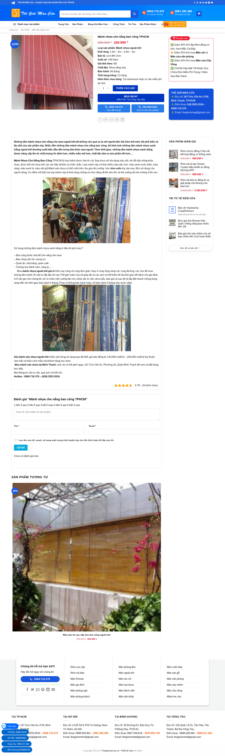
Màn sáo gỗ (173, 673)
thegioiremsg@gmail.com (196, 112)
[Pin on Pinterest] (116, 119)
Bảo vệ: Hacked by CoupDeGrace (188, 209)
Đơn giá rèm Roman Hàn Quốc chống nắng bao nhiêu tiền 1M (193, 223)
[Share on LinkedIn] (122, 119)
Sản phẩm (25, 30)
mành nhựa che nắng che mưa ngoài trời (51, 141)
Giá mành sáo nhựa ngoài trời (31, 357)
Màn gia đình (77, 684)
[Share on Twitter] (105, 119)
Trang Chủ (63, 24)
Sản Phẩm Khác (148, 24)
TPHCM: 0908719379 (17, 732)
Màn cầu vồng (174, 690)
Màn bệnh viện (127, 690)
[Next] (23, 113)
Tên (16, 426)
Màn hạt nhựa (126, 684)
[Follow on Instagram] (197, 3)
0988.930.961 (83, 733)
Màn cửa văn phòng (182, 56)
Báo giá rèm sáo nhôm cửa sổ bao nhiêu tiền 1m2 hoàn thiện (194, 235)
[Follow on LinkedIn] (209, 3)
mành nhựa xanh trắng (139, 149)
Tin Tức (132, 24)
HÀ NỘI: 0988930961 (17, 738)
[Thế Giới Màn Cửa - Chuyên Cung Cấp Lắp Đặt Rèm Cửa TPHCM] (33, 13)
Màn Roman (77, 679)
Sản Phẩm (77, 24)
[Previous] (14, 113)
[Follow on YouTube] (212, 3)
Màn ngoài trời (126, 673)
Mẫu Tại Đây (188, 48)
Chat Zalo (12, 726)
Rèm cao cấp (77, 667)
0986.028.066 (187, 733)
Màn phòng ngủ (78, 690)
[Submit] (134, 13)
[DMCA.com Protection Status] (28, 694)
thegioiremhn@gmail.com (85, 737)
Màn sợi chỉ (125, 679)
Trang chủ (13, 30)
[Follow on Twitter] (200, 3)
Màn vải (200, 52)
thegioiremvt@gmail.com (187, 737)
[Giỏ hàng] (198, 13)
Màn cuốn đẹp (174, 667)
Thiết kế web (127, 750)
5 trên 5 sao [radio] (73, 405)
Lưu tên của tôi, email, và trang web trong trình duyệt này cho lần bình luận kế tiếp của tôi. (66, 440)
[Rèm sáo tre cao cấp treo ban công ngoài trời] (86, 557)
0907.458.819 (134, 733)
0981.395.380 (100, 733)
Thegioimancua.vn (110, 750)
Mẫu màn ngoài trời (40, 30)
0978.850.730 (152, 733)
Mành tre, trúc (174, 696)
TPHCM (38, 160)
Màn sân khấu (126, 696)
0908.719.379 (50, 733)
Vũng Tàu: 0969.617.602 (18, 744)
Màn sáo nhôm (175, 684)
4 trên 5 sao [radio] (60, 405)
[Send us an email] (203, 3)
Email (92, 426)
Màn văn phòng (175, 679)
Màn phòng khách (80, 696)
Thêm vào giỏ (125, 88)
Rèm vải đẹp (77, 673)
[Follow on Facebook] (194, 3)
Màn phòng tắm (127, 667)
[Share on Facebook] (100, 119)
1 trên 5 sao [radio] (20, 405)
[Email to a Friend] (111, 119)
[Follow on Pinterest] (206, 3)
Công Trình (119, 24)
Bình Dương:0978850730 (19, 750)
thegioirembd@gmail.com (136, 737)
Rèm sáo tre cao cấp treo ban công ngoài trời (86, 635)
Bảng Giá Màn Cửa (98, 24)
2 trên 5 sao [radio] (33, 405)
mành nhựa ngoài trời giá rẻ (38, 271)
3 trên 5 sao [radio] (47, 405)
